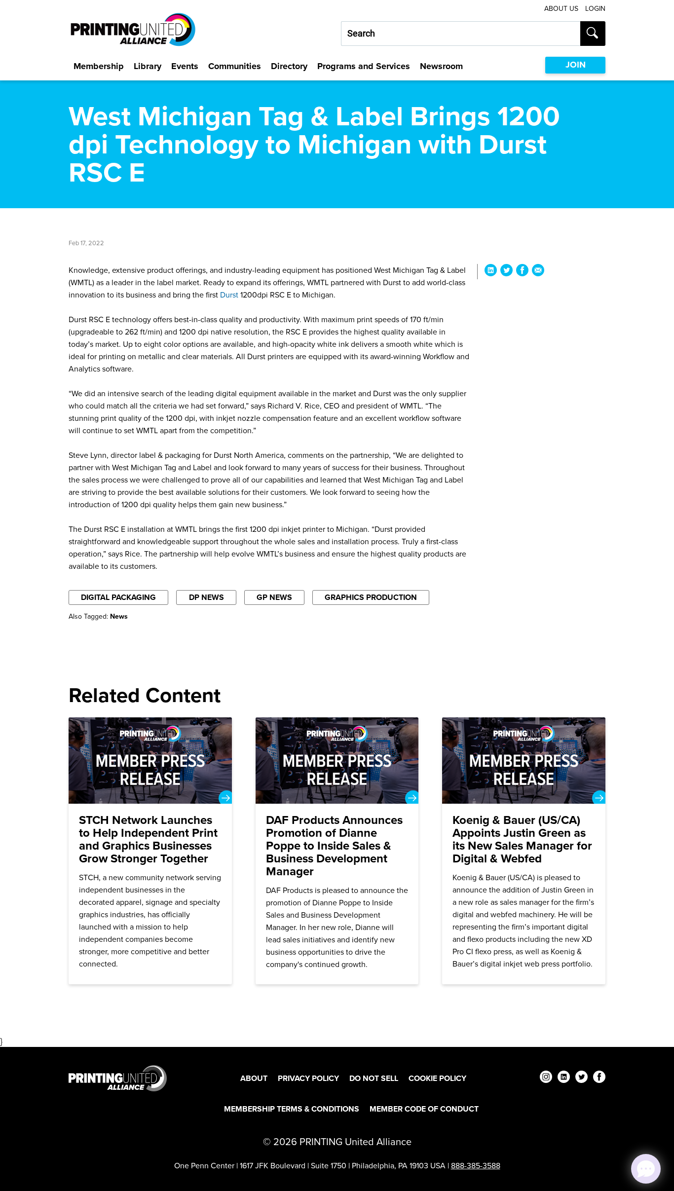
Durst (229, 294)
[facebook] (599, 1078)
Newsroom (441, 66)
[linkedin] (564, 1078)
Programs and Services (363, 66)
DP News (206, 597)
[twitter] (581, 1078)
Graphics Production (371, 597)
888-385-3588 (475, 1165)
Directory (289, 66)
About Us (561, 8)
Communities (234, 66)
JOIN (575, 64)
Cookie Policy (437, 1078)
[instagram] (546, 1078)
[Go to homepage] (118, 1078)
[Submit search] (592, 33)
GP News (274, 597)
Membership (99, 66)
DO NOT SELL (373, 1078)
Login (595, 8)
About (253, 1078)
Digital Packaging (118, 597)
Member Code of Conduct (424, 1109)
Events (184, 66)
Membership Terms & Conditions (291, 1109)
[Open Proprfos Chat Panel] (646, 1169)
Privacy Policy (308, 1078)
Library (147, 66)
